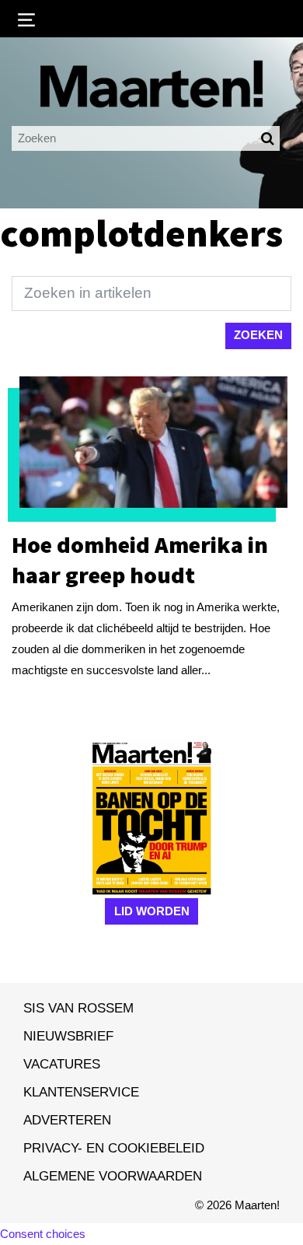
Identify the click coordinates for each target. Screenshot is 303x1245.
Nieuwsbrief (68, 1036)
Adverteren (67, 1120)
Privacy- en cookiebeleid (113, 1148)
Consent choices (42, 1233)
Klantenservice (81, 1092)
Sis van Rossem (78, 1008)
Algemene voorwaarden (112, 1176)
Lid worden (152, 911)
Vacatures (61, 1064)
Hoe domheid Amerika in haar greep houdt (140, 559)
